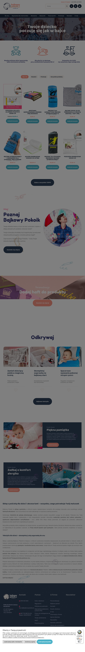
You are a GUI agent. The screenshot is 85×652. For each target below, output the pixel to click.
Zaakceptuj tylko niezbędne (13, 642)
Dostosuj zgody (30, 642)
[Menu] (82, 630)
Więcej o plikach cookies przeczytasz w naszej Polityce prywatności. (23, 637)
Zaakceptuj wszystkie (44, 642)
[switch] (79, 642)
